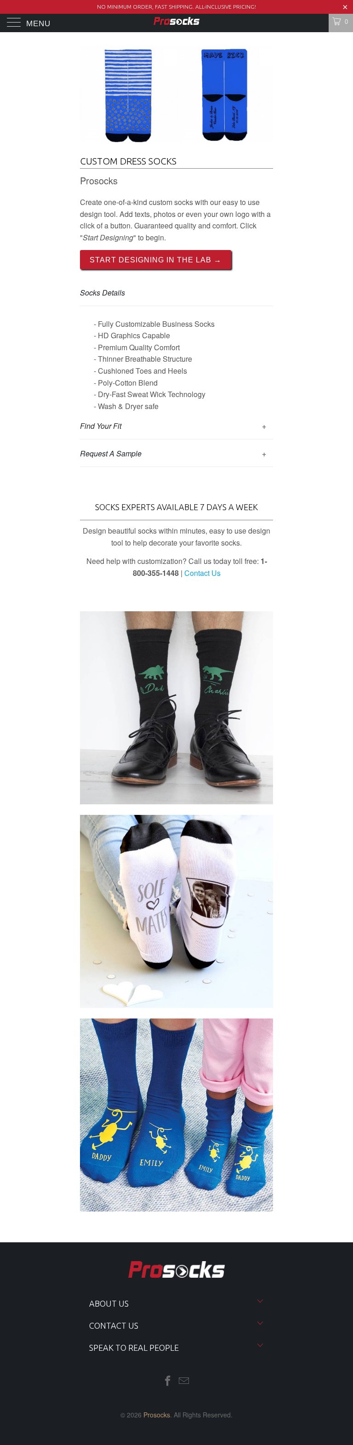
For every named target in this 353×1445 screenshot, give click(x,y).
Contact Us (202, 573)
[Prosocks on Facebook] (168, 1380)
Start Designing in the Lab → (156, 260)
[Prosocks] (176, 23)
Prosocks (156, 1414)
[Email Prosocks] (184, 1380)
